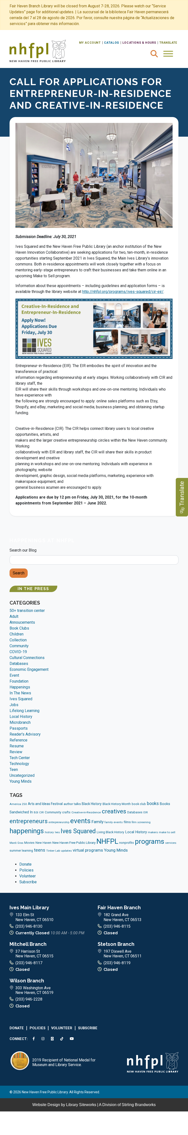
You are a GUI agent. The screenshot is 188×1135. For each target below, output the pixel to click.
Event (14, 675)
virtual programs (88, 850)
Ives (57, 832)
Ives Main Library (29, 908)
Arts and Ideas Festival (45, 804)
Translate (168, 42)
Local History (21, 716)
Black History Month (117, 804)
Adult (14, 616)
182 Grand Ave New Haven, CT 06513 (122, 917)
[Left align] (38, 50)
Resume (17, 746)
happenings (27, 831)
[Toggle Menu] (168, 54)
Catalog (111, 42)
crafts (66, 812)
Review (16, 752)
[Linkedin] (53, 1039)
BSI (36, 812)
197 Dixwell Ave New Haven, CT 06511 (122, 953)
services (170, 843)
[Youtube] (73, 1039)
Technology (19, 763)
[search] (154, 54)
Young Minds (21, 781)
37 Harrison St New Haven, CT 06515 (34, 953)
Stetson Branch (116, 944)
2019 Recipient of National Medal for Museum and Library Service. (63, 1062)
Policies (26, 870)
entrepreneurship (59, 822)
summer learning (21, 850)
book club (139, 804)
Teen (14, 769)
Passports (19, 728)
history (49, 832)
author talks (72, 804)
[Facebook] (35, 1039)
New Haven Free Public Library (73, 843)
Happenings (20, 687)
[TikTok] (62, 1039)
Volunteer (27, 876)
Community (19, 646)
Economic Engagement (29, 669)
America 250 (18, 804)
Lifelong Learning (24, 710)
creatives (114, 811)
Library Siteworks (81, 1105)
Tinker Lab (53, 850)
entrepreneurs (29, 821)
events (80, 821)
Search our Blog (23, 550)
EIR (145, 812)
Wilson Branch (27, 981)
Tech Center (20, 757)
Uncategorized (22, 775)
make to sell (167, 832)
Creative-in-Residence (86, 812)
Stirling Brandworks (139, 1105)
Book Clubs (19, 628)
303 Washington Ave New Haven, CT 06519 (34, 990)
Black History (92, 804)
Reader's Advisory (25, 734)
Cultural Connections (27, 657)
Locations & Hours (139, 42)
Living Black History (110, 832)
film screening (141, 822)
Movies (29, 843)
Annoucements (22, 622)
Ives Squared (21, 699)
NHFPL (107, 841)
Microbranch (20, 722)
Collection (18, 640)
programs (149, 841)
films (127, 822)
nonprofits (126, 843)
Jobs (14, 704)
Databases (19, 663)
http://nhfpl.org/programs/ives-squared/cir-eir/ (123, 291)
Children (17, 634)
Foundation (19, 681)
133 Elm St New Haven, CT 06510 (34, 917)
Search (18, 573)
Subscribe (28, 882)
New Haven (43, 843)
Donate (25, 864)
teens (39, 850)
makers (153, 832)
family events (114, 822)
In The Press (33, 588)
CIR (41, 812)
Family (98, 821)
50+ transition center (27, 610)
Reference (18, 740)
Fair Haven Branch (119, 908)
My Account (90, 42)
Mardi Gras (16, 843)
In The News (20, 693)
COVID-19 (18, 651)
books (153, 803)
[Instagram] (43, 1039)
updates (66, 850)
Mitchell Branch (28, 944)
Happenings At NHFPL (42, 540)
